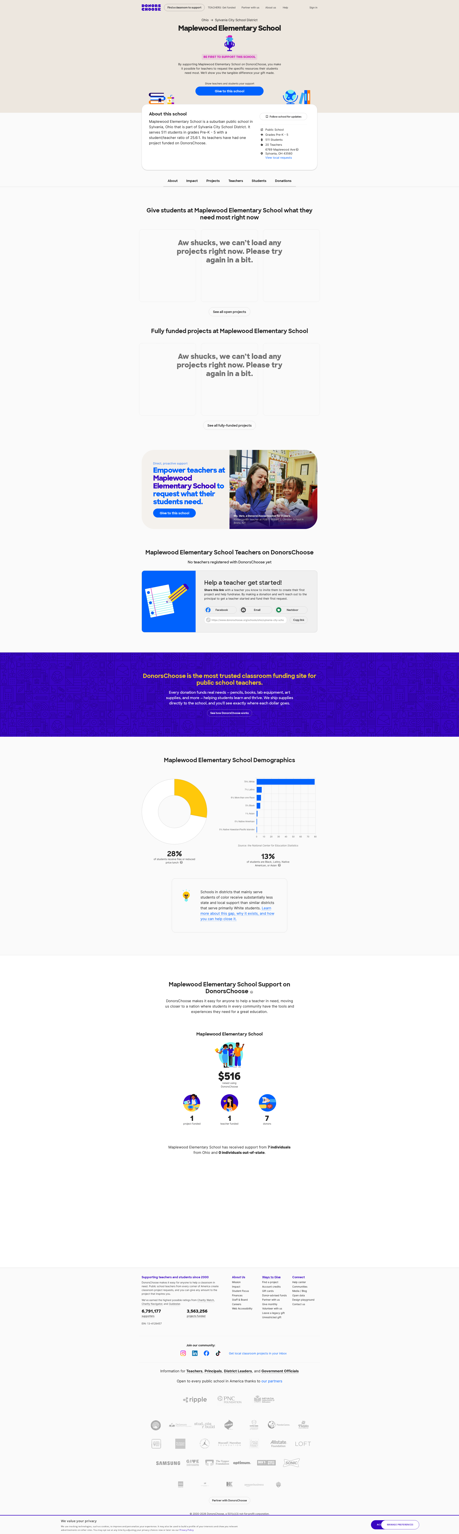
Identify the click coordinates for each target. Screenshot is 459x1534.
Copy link (298, 620)
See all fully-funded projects (229, 425)
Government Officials (280, 1371)
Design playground (303, 1299)
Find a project (270, 1282)
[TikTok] (218, 1353)
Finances (237, 1295)
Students (259, 181)
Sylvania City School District (236, 20)
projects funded (197, 1312)
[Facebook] (206, 1353)
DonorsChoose (151, 7)
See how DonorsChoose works (229, 713)
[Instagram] (183, 1353)
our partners (271, 1381)
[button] (255, 620)
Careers (236, 1304)
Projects (213, 181)
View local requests (278, 157)
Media (295, 1290)
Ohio (205, 20)
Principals (213, 1371)
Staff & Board (240, 1299)
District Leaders (238, 1371)
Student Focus (240, 1290)
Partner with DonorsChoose (229, 1500)
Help (285, 7)
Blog (304, 1290)
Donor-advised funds (274, 1295)
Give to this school (229, 91)
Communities (299, 1286)
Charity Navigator (152, 1303)
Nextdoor (292, 610)
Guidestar (174, 1303)
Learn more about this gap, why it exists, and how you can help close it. (237, 913)
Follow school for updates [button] (285, 116)
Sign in (313, 7)
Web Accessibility (242, 1308)
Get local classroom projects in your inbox (258, 1353)
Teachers (235, 181)
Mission (236, 1282)
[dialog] (229, 1524)
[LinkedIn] (195, 1353)
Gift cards (268, 1290)
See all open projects (229, 312)
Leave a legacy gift (273, 1312)
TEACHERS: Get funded (222, 7)
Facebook (222, 610)
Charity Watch (205, 1300)
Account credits (271, 1286)
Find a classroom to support (184, 7)
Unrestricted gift (271, 1317)
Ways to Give (271, 1277)
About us (270, 7)
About (173, 181)
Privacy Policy (186, 1529)
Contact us (298, 1304)
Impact (192, 181)
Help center (299, 1282)
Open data (298, 1295)
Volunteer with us (272, 1308)
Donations (283, 181)
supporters (151, 1312)
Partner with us (250, 7)
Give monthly (269, 1304)
